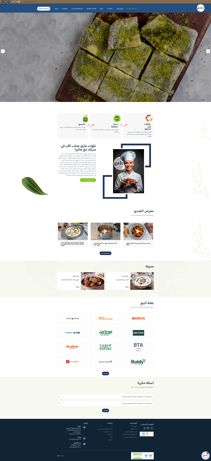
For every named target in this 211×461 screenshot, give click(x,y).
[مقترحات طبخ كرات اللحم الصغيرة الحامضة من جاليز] (138, 231)
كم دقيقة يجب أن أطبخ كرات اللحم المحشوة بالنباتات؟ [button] (137, 396)
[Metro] (138, 333)
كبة (112, 426)
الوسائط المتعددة (77, 8)
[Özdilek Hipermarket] (72, 347)
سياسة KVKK (133, 429)
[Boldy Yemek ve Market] (138, 362)
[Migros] (138, 318)
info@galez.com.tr (76, 445)
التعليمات (64, 8)
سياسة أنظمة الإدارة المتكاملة (129, 434)
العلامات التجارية (91, 8)
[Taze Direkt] (105, 347)
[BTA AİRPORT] (138, 347)
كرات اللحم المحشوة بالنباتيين (105, 429)
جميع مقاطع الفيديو (105, 253)
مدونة (101, 8)
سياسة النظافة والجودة (131, 431)
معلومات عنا (88, 180)
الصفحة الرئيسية (132, 8)
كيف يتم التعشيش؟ (122, 280)
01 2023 (75, 276)
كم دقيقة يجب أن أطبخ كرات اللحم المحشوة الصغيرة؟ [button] (137, 403)
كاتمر (111, 437)
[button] (208, 51)
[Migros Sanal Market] (105, 318)
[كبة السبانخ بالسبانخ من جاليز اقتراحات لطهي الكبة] (73, 231)
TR (16, 1)
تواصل (56, 8)
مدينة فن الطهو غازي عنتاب (130, 437)
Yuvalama (110, 434)
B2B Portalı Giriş (43, 8)
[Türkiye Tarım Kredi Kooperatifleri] (105, 333)
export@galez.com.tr (75, 447)
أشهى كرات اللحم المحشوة (70, 280)
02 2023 (124, 276)
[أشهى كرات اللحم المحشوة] (92, 281)
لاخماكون (110, 440)
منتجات (110, 8)
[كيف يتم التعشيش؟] (142, 281)
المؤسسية (120, 8)
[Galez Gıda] (201, 8)
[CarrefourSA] (72, 333)
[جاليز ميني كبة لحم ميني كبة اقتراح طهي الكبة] (105, 231)
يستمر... (127, 286)
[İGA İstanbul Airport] (105, 362)
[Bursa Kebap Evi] (72, 362)
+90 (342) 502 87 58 (29, 1)
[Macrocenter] (72, 318)
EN (13, 1)
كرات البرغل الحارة (108, 431)
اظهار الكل (105, 373)
